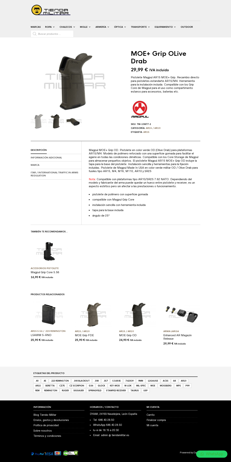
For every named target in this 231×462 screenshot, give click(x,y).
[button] (211, 454)
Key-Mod (115, 385)
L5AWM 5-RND (41, 335)
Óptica (118, 27)
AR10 (183, 381)
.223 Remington (60, 381)
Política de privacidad (46, 425)
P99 (187, 385)
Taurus (134, 390)
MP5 (178, 385)
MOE (153, 385)
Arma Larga (171, 331)
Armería (100, 27)
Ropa (48, 27)
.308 (96, 381)
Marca (35, 165)
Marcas (36, 27)
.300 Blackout (81, 381)
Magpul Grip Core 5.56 (45, 272)
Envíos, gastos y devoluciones (51, 420)
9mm (140, 381)
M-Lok (128, 385)
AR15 (146, 132)
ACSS (165, 381)
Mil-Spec (141, 385)
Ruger (65, 390)
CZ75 (62, 385)
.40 (36, 381)
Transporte (139, 27)
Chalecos (66, 27)
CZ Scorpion (76, 385)
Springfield (94, 390)
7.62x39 (129, 381)
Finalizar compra (156, 420)
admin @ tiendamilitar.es (115, 435)
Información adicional (46, 157)
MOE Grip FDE (84, 335)
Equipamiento (164, 27)
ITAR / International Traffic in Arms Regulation (54, 174)
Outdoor (187, 27)
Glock (101, 385)
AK (174, 381)
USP (145, 390)
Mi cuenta (152, 425)
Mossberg (166, 385)
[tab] (56, 150)
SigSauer (78, 390)
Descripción (39, 150)
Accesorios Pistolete (45, 268)
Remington (50, 390)
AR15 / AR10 (153, 128)
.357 (105, 381)
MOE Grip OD (128, 335)
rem (37, 390)
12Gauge (153, 381)
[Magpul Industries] (140, 109)
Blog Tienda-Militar (44, 414)
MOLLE (84, 27)
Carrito (151, 414)
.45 (44, 381)
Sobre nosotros (42, 430)
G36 (91, 385)
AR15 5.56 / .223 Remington (48, 331)
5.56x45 (116, 381)
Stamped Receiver (116, 390)
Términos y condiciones (47, 435)
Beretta (50, 385)
